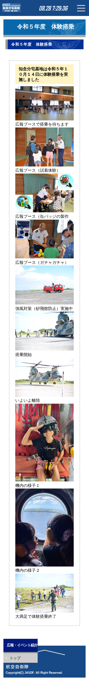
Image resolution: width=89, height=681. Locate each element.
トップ (15, 658)
